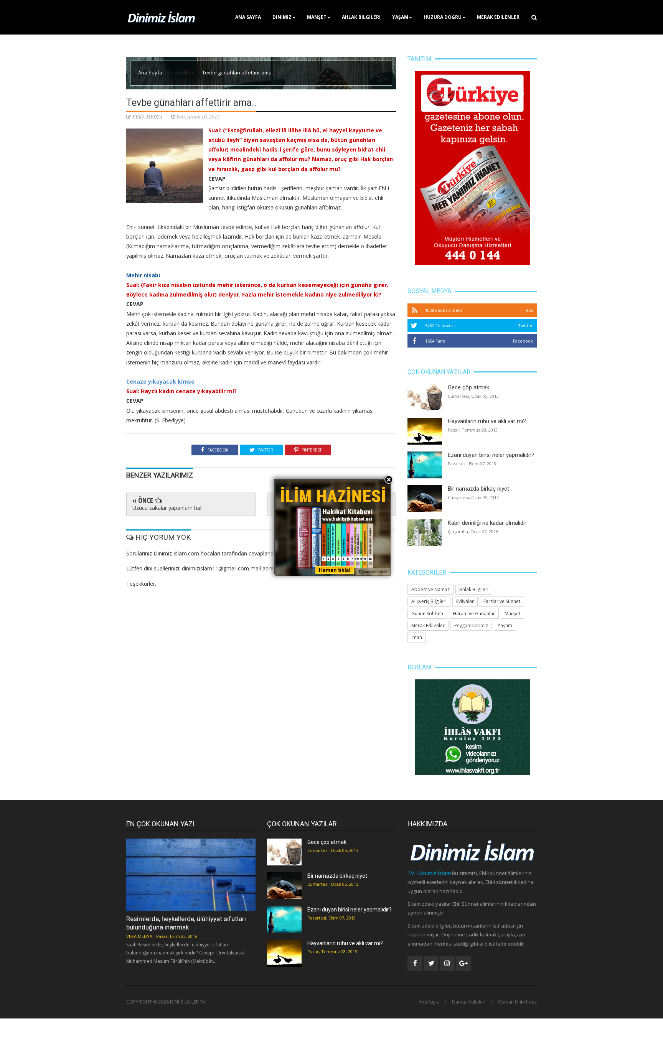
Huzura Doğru (443, 17)
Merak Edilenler (498, 17)
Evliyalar (465, 601)
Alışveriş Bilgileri (429, 601)
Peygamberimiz (471, 625)
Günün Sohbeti (427, 613)
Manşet (317, 17)
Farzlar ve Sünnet (501, 601)
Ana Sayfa (248, 17)
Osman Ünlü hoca (517, 1002)
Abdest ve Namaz (430, 589)
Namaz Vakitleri (469, 1002)
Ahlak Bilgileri (361, 17)
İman (416, 637)
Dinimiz (282, 17)
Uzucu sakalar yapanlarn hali (167, 507)
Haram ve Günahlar (474, 613)
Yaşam (400, 17)
